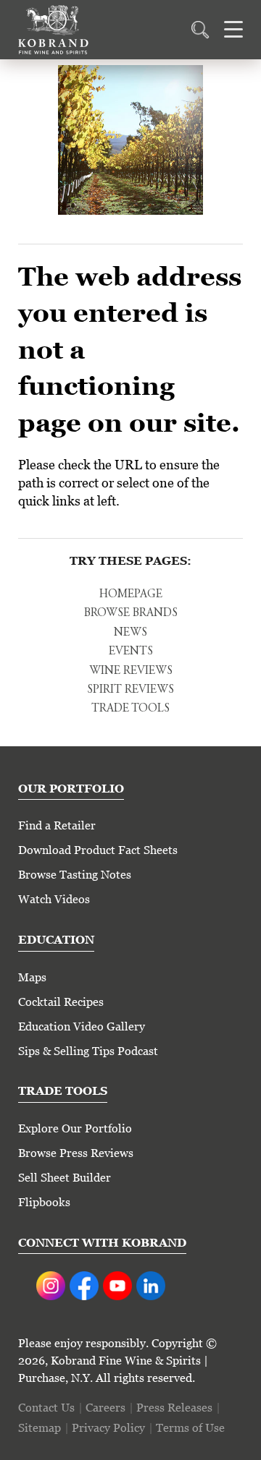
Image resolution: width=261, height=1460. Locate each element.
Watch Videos (54, 899)
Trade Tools (130, 708)
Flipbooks (44, 1202)
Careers (105, 1407)
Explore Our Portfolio (75, 1128)
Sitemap (39, 1428)
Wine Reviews (131, 671)
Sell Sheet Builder (64, 1177)
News (130, 633)
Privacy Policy (108, 1428)
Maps (32, 977)
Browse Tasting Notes (74, 874)
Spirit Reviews (130, 690)
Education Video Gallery (81, 1026)
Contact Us (46, 1407)
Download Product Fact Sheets (98, 850)
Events (131, 651)
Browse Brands (131, 613)
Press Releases (174, 1407)
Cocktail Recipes (61, 1002)
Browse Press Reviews (75, 1153)
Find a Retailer (57, 825)
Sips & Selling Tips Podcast (88, 1051)
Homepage (130, 594)
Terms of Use (190, 1428)
